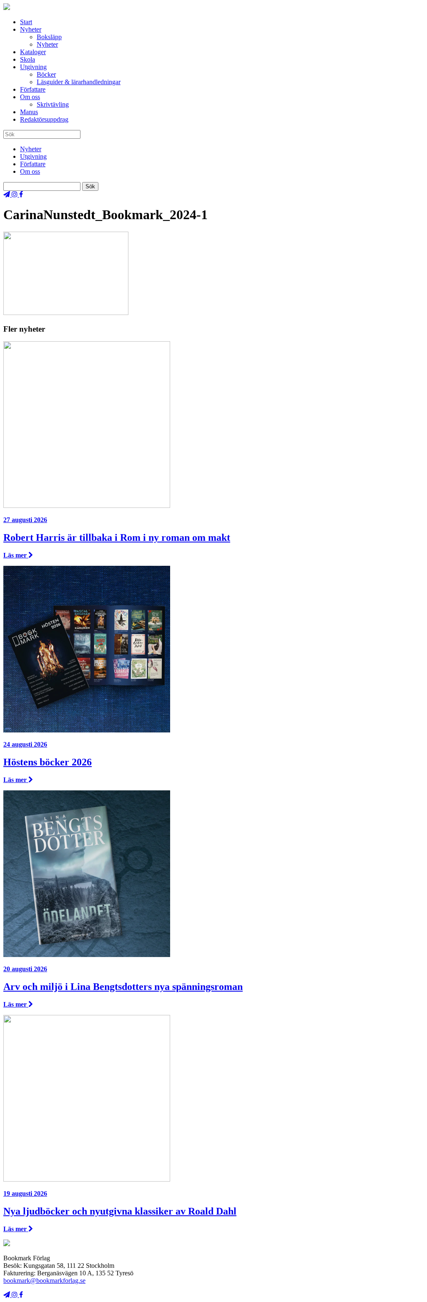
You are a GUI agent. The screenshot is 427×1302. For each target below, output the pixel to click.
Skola (27, 59)
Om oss (30, 96)
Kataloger (33, 51)
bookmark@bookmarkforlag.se (44, 1280)
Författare (32, 89)
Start (26, 21)
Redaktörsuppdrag (44, 119)
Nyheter (30, 29)
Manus (29, 111)
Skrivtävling (53, 104)
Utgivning (33, 66)
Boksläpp (49, 36)
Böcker (46, 74)
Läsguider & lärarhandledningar (79, 81)
